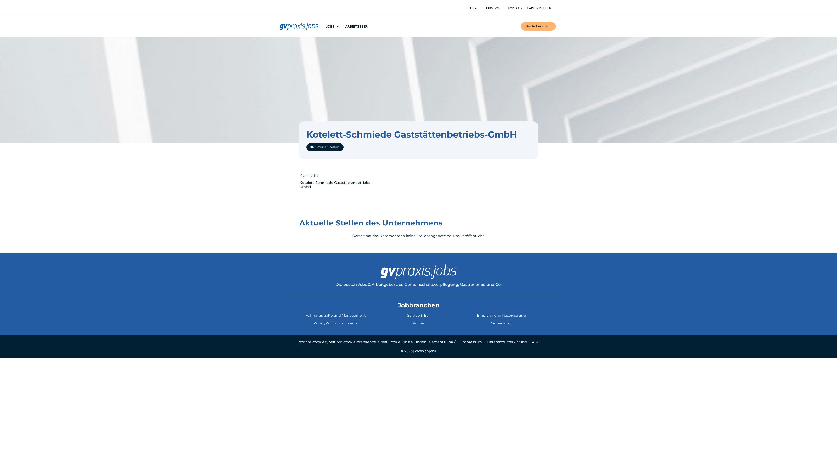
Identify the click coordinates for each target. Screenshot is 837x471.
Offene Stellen (327, 147)
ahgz (474, 8)
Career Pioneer (539, 8)
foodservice (492, 8)
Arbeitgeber (356, 26)
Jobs (330, 26)
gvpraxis (515, 8)
